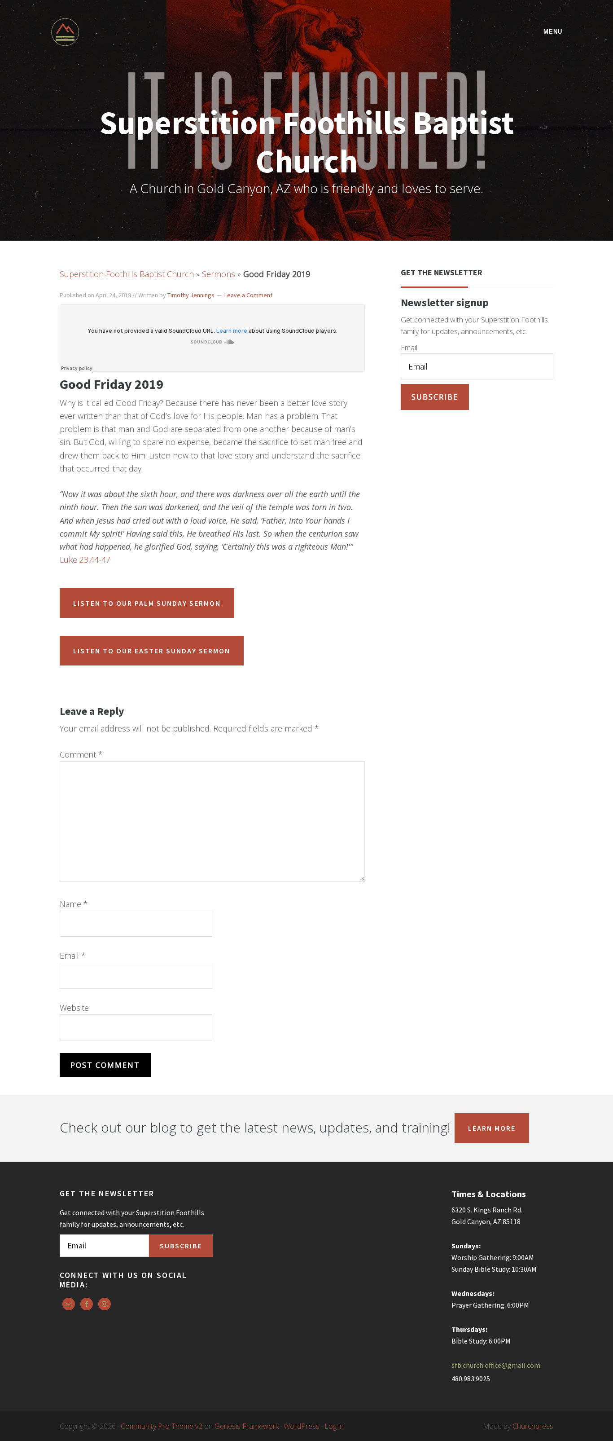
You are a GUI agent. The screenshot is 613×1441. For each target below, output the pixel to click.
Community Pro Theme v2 (161, 1426)
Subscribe (435, 397)
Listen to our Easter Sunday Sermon (151, 650)
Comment (81, 754)
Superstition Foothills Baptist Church (129, 32)
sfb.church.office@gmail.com (495, 1365)
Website (74, 1007)
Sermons (218, 274)
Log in (334, 1426)
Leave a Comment (248, 295)
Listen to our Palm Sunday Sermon (147, 603)
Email (73, 955)
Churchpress (532, 1426)
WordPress (302, 1426)
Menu (552, 31)
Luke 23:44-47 (85, 559)
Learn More (492, 1128)
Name (74, 904)
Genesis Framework (247, 1426)
